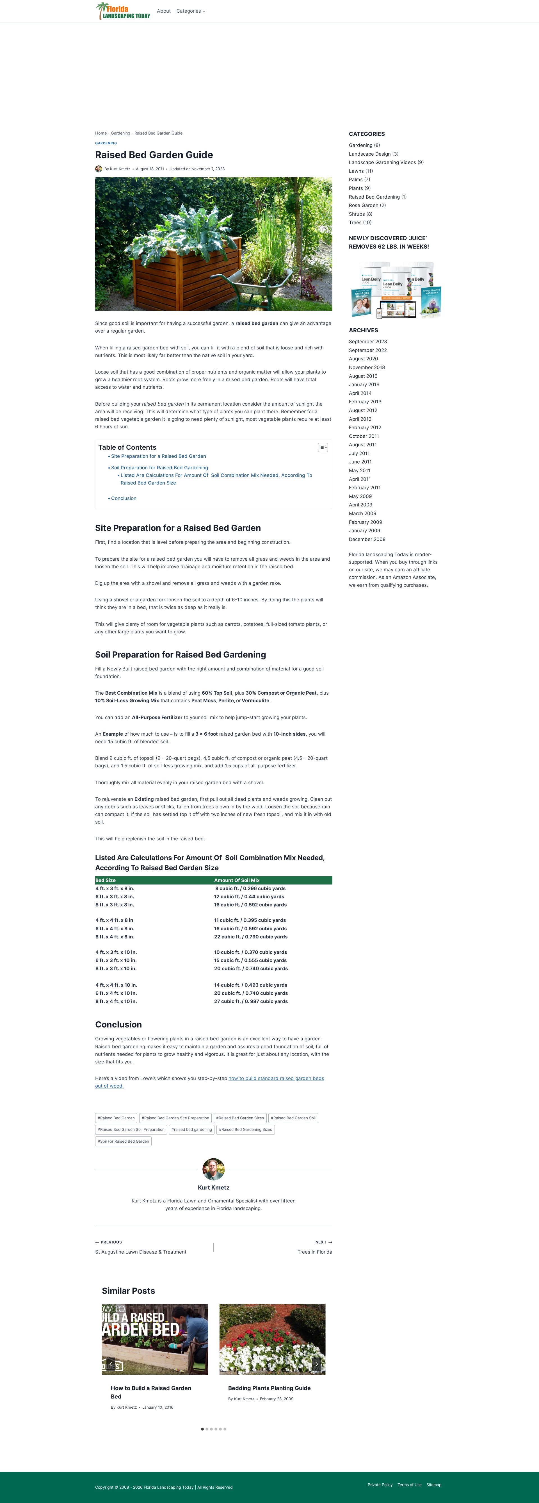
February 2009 (365, 522)
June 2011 (360, 462)
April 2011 (360, 479)
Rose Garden (363, 205)
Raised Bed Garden (116, 1118)
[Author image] (98, 168)
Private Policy (380, 1484)
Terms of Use (410, 1484)
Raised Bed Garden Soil (293, 1118)
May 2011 (359, 470)
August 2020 (363, 358)
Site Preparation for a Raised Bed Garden (158, 456)
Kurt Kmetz (120, 169)
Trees (355, 222)
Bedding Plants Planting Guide (269, 1388)
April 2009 (361, 505)
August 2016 (363, 376)
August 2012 (363, 410)
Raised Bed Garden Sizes (240, 1118)
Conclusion (123, 498)
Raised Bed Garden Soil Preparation (131, 1129)
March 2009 (362, 513)
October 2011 (364, 436)
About (164, 11)
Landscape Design (370, 154)
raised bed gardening (192, 1129)
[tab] (202, 1429)
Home (101, 133)
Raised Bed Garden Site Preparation (175, 1118)
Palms (356, 179)
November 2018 (367, 367)
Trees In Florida (315, 1247)
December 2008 (367, 539)
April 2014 (360, 393)
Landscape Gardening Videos (382, 162)
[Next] (316, 1364)
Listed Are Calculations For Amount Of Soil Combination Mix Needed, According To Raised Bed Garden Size (216, 479)
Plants (356, 188)
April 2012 (360, 419)
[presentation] (155, 1339)
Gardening (120, 133)
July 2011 (359, 453)
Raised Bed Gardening (374, 197)
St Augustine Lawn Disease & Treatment (140, 1247)
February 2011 (365, 487)
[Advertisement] (269, 65)
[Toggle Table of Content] (320, 447)
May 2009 (360, 496)
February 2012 (365, 427)
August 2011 (363, 444)
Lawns (356, 171)
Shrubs (357, 214)
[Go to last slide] (110, 1364)
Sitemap (434, 1484)
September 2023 (368, 341)
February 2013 (365, 401)
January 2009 (364, 530)
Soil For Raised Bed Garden (123, 1141)
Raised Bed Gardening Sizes (245, 1129)
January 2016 (364, 384)
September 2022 (368, 350)
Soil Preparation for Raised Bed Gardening (159, 467)
